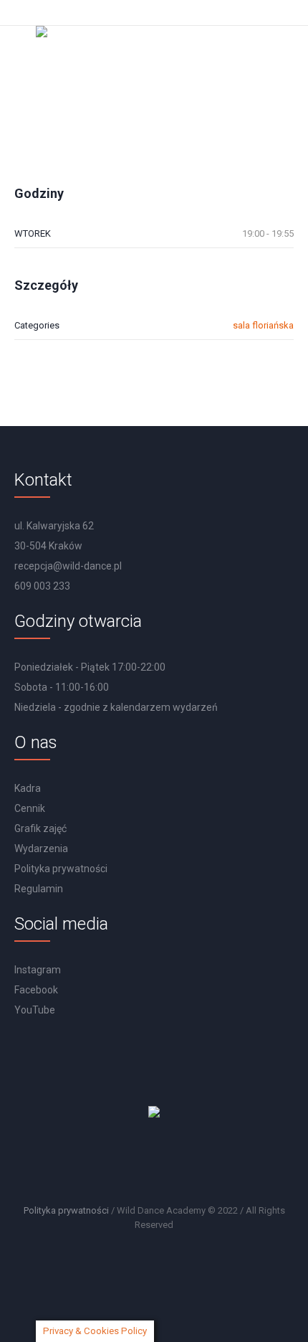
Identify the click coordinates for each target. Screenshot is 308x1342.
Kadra (27, 788)
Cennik (29, 808)
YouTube (34, 1010)
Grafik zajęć (40, 828)
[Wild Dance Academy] (154, 64)
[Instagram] (119, 1163)
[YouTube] (195, 1163)
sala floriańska (263, 325)
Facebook (36, 990)
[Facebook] (157, 1163)
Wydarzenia (41, 848)
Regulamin (38, 888)
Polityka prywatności (60, 868)
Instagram (37, 969)
